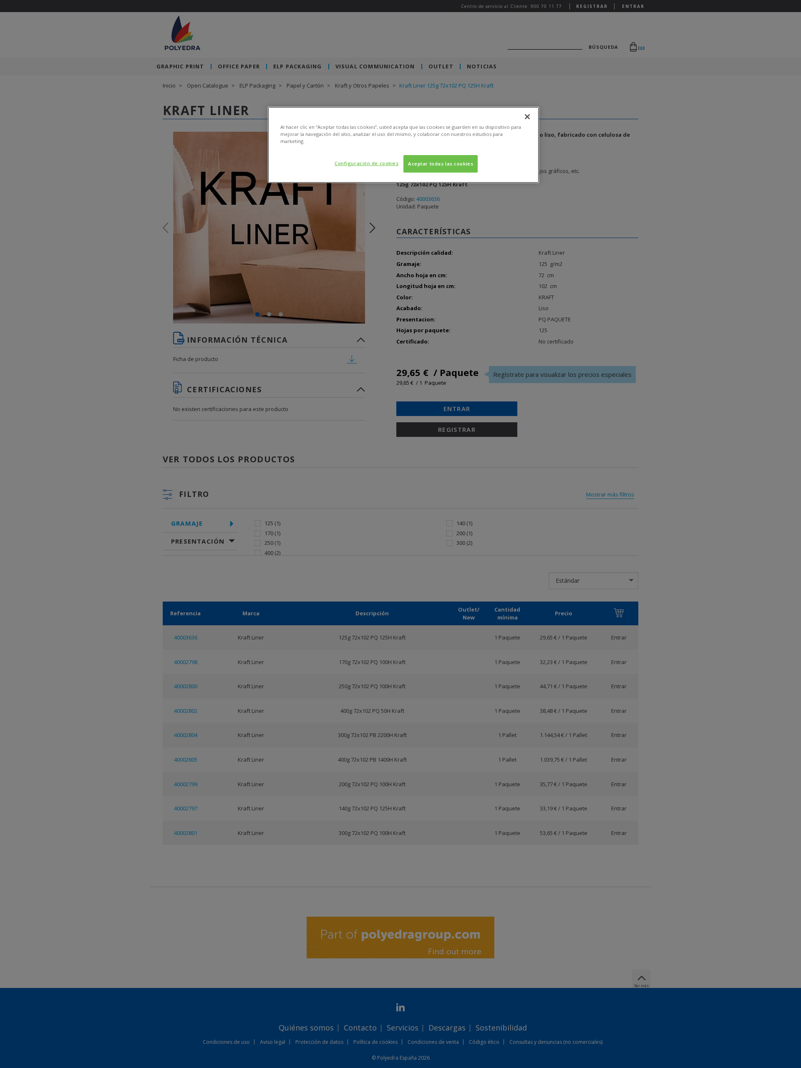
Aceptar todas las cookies (440, 163)
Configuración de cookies (367, 163)
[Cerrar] (527, 117)
